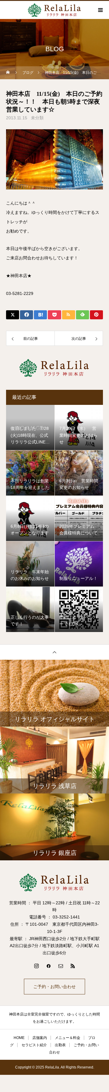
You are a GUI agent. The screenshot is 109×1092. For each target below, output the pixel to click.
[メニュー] (100, 10)
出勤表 (60, 1045)
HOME (19, 1038)
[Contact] (61, 966)
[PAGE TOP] (54, 652)
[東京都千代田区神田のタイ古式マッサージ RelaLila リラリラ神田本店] (54, 882)
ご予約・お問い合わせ (54, 986)
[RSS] (73, 966)
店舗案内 (39, 1038)
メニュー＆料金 (67, 1038)
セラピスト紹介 (34, 1045)
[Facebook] (48, 966)
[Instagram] (36, 966)
